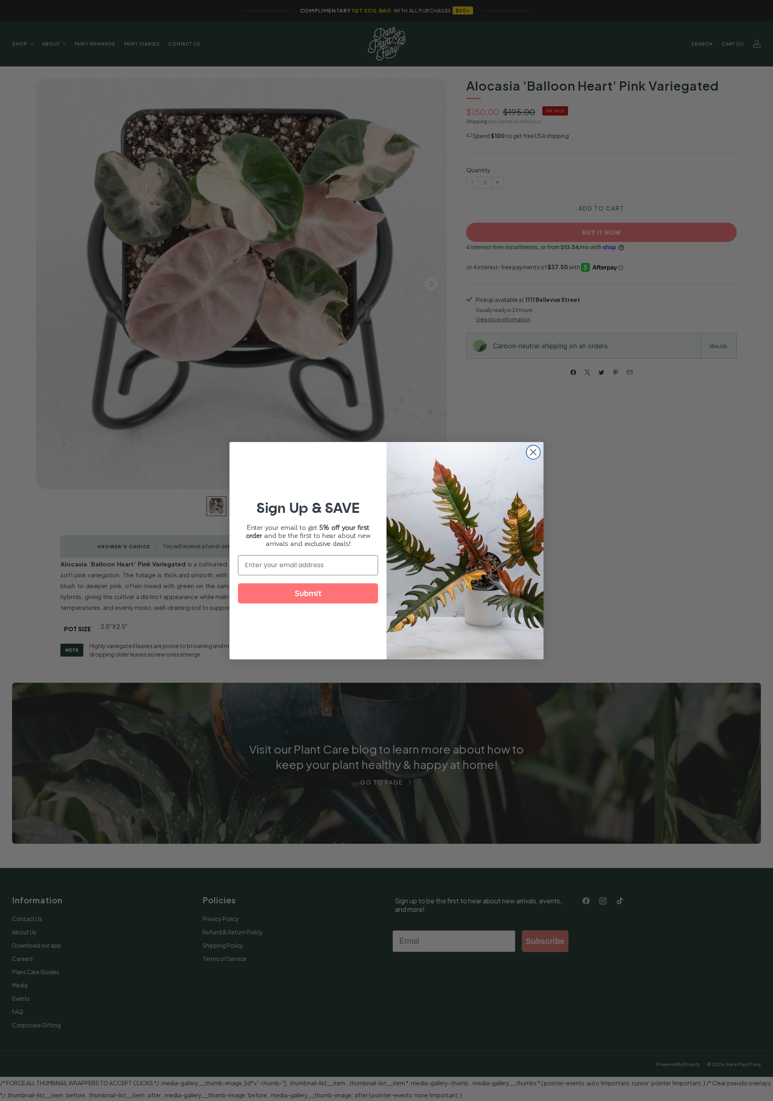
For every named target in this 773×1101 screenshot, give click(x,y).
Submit (308, 593)
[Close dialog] (533, 452)
